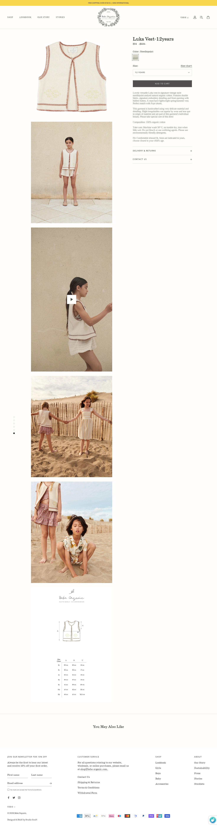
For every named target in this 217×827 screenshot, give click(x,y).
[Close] (142, 366)
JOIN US (109, 451)
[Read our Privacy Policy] (134, 444)
